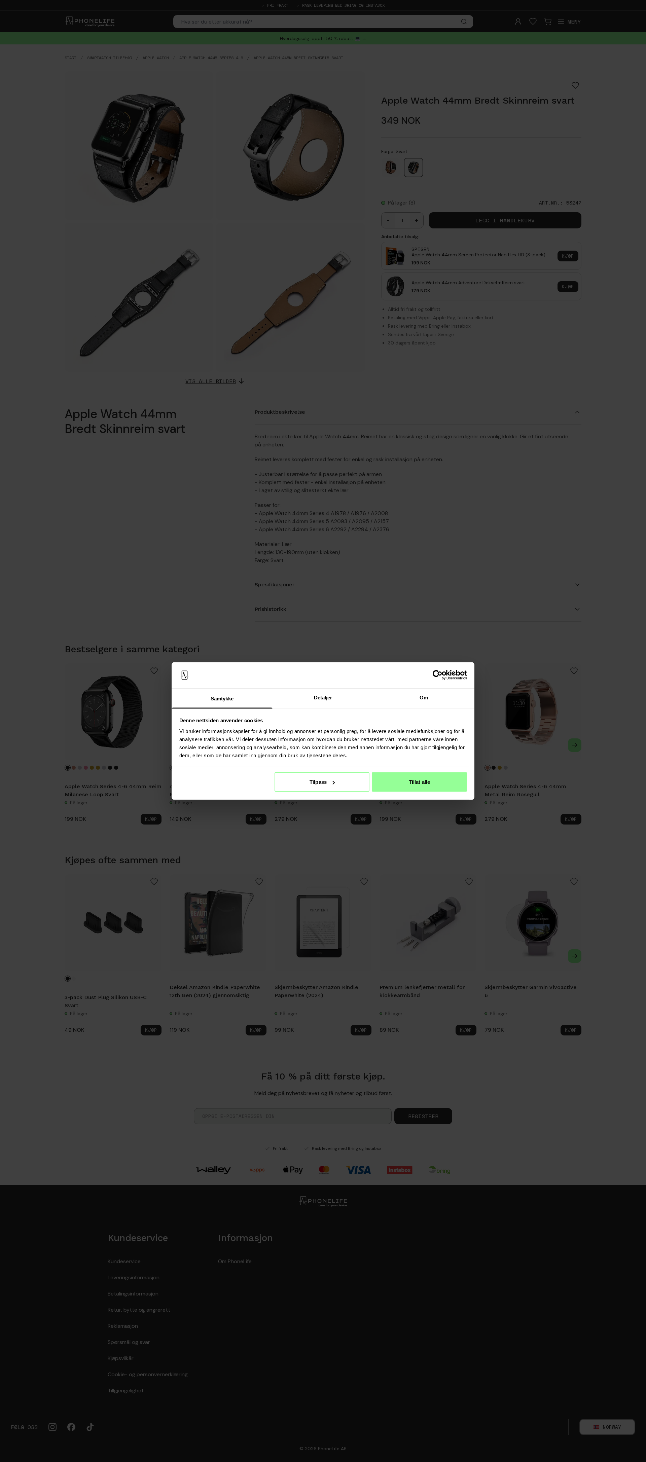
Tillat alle (419, 782)
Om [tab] (424, 697)
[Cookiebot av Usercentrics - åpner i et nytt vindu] (437, 675)
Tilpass (318, 782)
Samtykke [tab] (222, 698)
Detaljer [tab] (323, 697)
